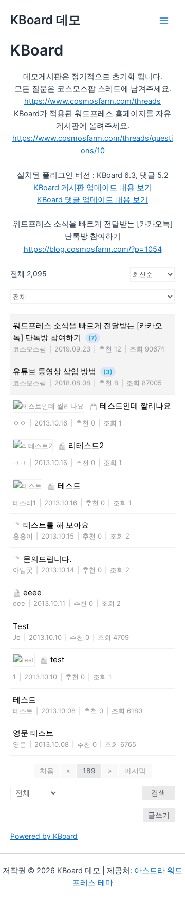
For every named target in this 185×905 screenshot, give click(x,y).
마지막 (135, 770)
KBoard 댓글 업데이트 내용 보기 (92, 200)
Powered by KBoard (44, 836)
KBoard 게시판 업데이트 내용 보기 (92, 187)
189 (89, 770)
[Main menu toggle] (164, 20)
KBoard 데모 (45, 19)
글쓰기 (159, 814)
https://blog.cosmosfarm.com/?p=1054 (93, 249)
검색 (158, 792)
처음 (47, 770)
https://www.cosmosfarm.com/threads (92, 101)
